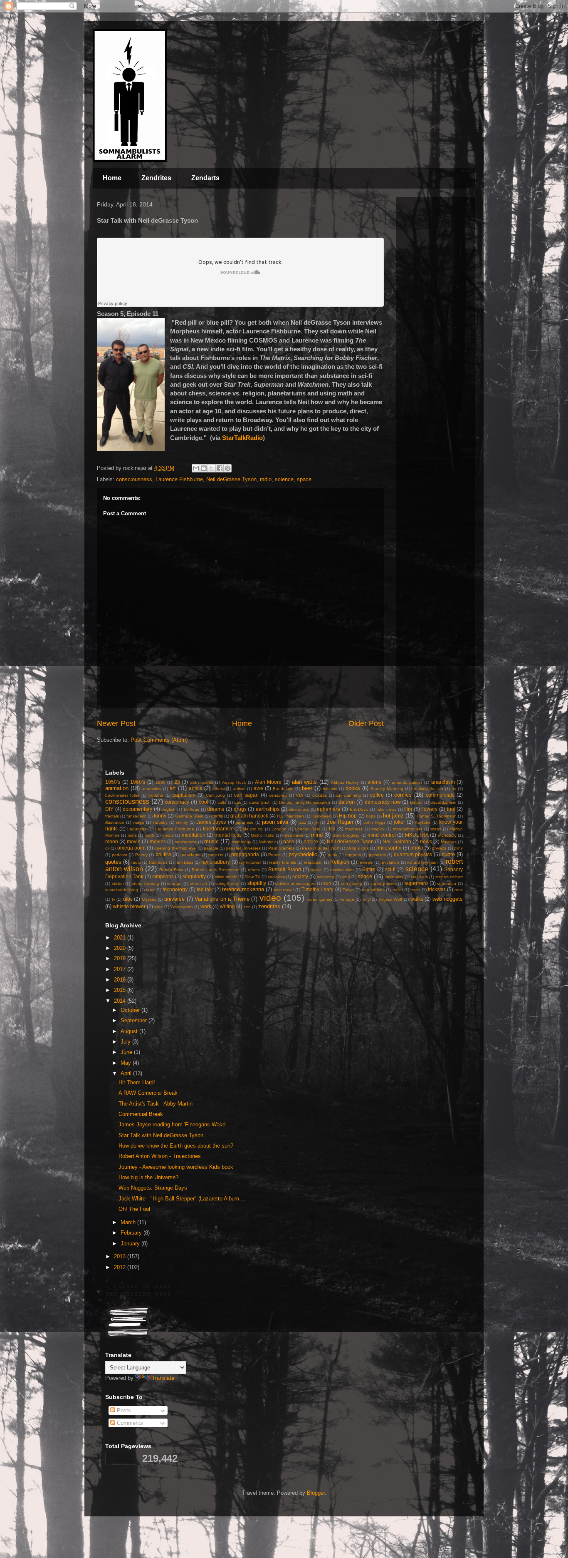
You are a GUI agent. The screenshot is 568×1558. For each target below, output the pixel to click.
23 (177, 782)
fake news (386, 809)
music (211, 841)
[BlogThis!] (204, 468)
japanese (245, 822)
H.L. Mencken (290, 816)
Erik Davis (359, 809)
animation (116, 788)
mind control (381, 834)
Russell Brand (284, 869)
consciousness (134, 479)
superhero (416, 883)
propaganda (245, 854)
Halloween (321, 816)
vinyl (366, 899)
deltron (346, 802)
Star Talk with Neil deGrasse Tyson (161, 1135)
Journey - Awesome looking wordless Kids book (176, 1167)
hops (370, 816)
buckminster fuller (122, 795)
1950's (112, 782)
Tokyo (348, 889)
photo (416, 847)
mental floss (228, 834)
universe (174, 899)
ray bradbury (215, 862)
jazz (302, 822)
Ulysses (149, 899)
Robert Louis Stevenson (215, 869)
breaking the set (427, 788)
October (131, 1010)
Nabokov (267, 842)
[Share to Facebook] (219, 468)
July (126, 1042)
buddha (155, 795)
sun (327, 883)
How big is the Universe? (148, 1177)
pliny (458, 848)
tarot (150, 889)
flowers (429, 809)
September (134, 1020)
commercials (440, 795)
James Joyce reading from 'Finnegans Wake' (172, 1124)
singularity (194, 876)
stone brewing (145, 883)
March (129, 1222)
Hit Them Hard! (137, 1082)
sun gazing (352, 883)
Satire (368, 869)
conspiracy (177, 802)
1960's (137, 782)
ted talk (205, 889)
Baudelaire (283, 788)
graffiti (217, 816)
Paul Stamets (281, 848)
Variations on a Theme (222, 899)
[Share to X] (211, 468)
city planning (348, 795)
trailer (398, 889)
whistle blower (129, 906)
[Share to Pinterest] (227, 468)
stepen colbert (449, 877)
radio (266, 479)
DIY (109, 809)
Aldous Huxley (345, 782)
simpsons (163, 876)
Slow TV (252, 877)
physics (439, 848)
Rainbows (158, 862)
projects (215, 854)
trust (458, 889)
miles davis (292, 835)
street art (198, 883)
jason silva (275, 822)
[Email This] (196, 468)
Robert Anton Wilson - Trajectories (160, 1156)
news (426, 841)
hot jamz (393, 816)
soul (346, 877)
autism (239, 788)
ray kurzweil (250, 862)
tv (113, 899)
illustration (114, 822)
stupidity (256, 883)
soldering (325, 877)
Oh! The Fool (134, 1209)
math (149, 835)
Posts (123, 1410)
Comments (129, 1423)
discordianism (443, 802)
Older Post (366, 723)
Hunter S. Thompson (437, 816)
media (168, 835)
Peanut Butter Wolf (320, 848)
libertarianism (218, 828)
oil (107, 848)
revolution (389, 862)
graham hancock (249, 815)
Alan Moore (268, 782)
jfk (316, 822)
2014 (120, 1001)
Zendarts (205, 177)
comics (403, 795)
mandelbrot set (407, 829)
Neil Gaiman (397, 841)
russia (316, 869)
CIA (299, 795)
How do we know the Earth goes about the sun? (176, 1146)
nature (311, 841)
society (300, 876)
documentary (137, 809)
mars (132, 835)
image (138, 822)
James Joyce (211, 822)
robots (254, 869)
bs (454, 788)
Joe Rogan (340, 822)
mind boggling (346, 835)
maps (436, 829)
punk (332, 854)
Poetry (141, 854)
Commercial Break (141, 1114)
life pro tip (253, 829)
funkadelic (136, 816)
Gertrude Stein (189, 816)
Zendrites (156, 177)
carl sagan (246, 795)
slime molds (226, 877)
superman (446, 883)
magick (378, 829)
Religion (339, 862)
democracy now (383, 802)
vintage (347, 899)
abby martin (201, 782)
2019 (120, 958)
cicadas (319, 795)
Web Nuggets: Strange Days (153, 1188)
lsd (332, 828)
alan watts (304, 782)
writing (227, 906)
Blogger (316, 1493)
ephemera (328, 809)
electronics (299, 809)
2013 (120, 1256)
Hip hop (348, 815)
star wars (419, 877)
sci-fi (390, 869)
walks (416, 899)
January (131, 1243)
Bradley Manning (386, 788)
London (279, 829)
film (408, 809)
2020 (120, 948)
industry (160, 822)
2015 (120, 990)
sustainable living (121, 889)
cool (203, 802)
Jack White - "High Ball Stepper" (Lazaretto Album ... (182, 1198)
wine (158, 906)
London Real (307, 829)
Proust (274, 854)
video (270, 897)
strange (174, 883)
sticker (118, 883)
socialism (276, 877)
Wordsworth (181, 906)
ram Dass (184, 862)
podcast (119, 854)
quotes (113, 862)
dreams (215, 809)
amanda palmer (407, 782)
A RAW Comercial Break (148, 1093)
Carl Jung (215, 795)
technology (175, 889)
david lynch (260, 802)
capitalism (184, 795)
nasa (288, 841)
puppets (353, 854)
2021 (120, 937)
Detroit (416, 802)
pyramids (377, 854)
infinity (182, 822)
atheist (218, 788)
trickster (436, 889)
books (353, 788)
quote (448, 854)
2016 (120, 980)
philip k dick (357, 848)
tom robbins (373, 889)
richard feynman (422, 862)
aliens (374, 782)
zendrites (269, 906)
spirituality (394, 877)
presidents (190, 854)
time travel (284, 889)
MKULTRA (417, 834)
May (127, 1063)
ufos (128, 899)
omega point (131, 847)
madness (354, 829)
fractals (112, 816)
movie (134, 841)
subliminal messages (295, 883)
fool (451, 809)
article (196, 788)
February (132, 1233)
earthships (267, 809)
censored (278, 795)
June (127, 1052)
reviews (365, 862)
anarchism (443, 782)
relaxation (313, 862)
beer (307, 788)
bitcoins (330, 788)
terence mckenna (243, 889)
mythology (241, 842)
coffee (377, 795)
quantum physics (413, 854)
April (127, 1073)
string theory (227, 883)
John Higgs (374, 822)
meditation (193, 834)
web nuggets (447, 899)
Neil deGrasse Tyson (231, 479)
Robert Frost (171, 869)
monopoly (447, 835)
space (304, 479)
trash (415, 889)
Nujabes (449, 842)
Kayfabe (423, 822)
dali (237, 802)
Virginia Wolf (390, 899)
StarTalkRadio (242, 437)
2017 (120, 969)
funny (160, 815)
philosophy (388, 847)
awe (258, 788)
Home (112, 177)
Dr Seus (192, 809)
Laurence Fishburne (179, 479)
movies (158, 841)
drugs (240, 809)
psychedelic (303, 854)
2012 (120, 1267)
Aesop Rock (234, 782)
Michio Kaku (262, 835)
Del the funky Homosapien (305, 802)
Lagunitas (136, 829)
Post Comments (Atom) (159, 740)
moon (111, 841)
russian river (341, 869)
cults (221, 802)
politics (163, 854)
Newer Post (116, 723)
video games (319, 899)
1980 (160, 782)
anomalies (151, 788)
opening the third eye (175, 848)
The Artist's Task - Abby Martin (156, 1104)
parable (211, 848)
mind (317, 835)
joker (399, 822)
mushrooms (186, 842)
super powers (383, 883)
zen (247, 906)
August (130, 1031)
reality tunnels (282, 862)
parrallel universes (243, 848)
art (173, 788)
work (205, 906)
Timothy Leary (317, 889)
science (284, 479)
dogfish (168, 809)
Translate (163, 1378)
